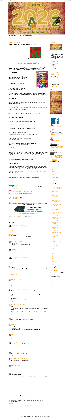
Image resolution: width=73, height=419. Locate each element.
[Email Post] (23, 216)
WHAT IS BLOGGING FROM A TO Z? (24, 38)
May (53, 181)
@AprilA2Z (19, 193)
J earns (61, 275)
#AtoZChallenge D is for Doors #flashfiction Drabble (57, 237)
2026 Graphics (12, 38)
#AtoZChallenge (30, 193)
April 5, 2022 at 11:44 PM (18, 334)
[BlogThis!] (26, 216)
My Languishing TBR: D (28, 260)
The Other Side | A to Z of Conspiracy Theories (19, 299)
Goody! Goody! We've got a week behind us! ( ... (57, 231)
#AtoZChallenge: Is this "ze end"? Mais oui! (57, 185)
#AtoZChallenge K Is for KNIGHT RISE (56, 218)
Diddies (12, 284)
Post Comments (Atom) (17, 407)
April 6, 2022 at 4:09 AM (18, 342)
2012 (53, 266)
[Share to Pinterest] (30, 216)
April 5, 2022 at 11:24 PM (19, 324)
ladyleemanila (14, 234)
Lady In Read (13, 249)
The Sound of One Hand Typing (56, 77)
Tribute (62, 165)
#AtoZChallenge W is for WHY (57, 191)
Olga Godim (10, 159)
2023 (53, 174)
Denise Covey (11, 176)
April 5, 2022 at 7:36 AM (21, 249)
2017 (53, 258)
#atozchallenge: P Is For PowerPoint (56, 207)
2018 (53, 256)
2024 (53, 172)
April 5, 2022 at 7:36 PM (21, 304)
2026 (53, 169)
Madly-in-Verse (19, 95)
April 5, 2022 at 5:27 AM (21, 234)
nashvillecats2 (14, 225)
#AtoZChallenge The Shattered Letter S (56, 201)
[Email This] (25, 216)
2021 (53, 252)
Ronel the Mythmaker (54, 86)
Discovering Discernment (43, 269)
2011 (53, 267)
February (54, 250)
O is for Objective (55, 209)
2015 (53, 261)
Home (28, 403)
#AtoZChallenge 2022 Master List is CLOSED (57, 226)
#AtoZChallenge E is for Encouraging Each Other (57, 235)
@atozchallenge (29, 191)
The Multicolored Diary (54, 74)
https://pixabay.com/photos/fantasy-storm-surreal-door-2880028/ (32, 119)
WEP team (12, 67)
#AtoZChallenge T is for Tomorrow (56, 198)
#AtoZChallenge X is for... (57, 189)
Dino (12, 241)
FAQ (43, 38)
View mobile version (28, 405)
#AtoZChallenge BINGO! (56, 241)
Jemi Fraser (10, 113)
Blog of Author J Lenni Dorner (55, 69)
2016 (53, 259)
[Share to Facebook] (28, 216)
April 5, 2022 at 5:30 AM (17, 241)
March (54, 248)
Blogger (50, 416)
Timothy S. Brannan (15, 289)
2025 (53, 171)
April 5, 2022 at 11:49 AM (18, 279)
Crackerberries (14, 274)
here (14, 252)
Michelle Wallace (14, 365)
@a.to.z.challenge (14, 191)
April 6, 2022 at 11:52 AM (20, 352)
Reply (12, 230)
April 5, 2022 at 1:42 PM (23, 289)
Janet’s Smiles (13, 337)
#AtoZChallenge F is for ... (57, 232)
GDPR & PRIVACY (50, 38)
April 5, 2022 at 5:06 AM (21, 225)
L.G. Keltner (10, 143)
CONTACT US (37, 38)
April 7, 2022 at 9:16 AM (22, 365)
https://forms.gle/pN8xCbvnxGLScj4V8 (15, 198)
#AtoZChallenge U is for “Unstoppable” (56, 196)
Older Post (46, 403)
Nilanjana (10, 93)
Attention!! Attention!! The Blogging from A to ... (57, 246)
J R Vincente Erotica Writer (55, 82)
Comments (54, 282)
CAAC (12, 279)
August (54, 178)
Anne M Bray (13, 304)
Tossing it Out (52, 65)
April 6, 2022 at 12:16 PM (22, 358)
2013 (53, 264)
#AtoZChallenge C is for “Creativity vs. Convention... (57, 240)
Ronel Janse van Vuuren (16, 257)
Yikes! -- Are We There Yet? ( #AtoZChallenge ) (57, 188)
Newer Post (11, 403)
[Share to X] (27, 216)
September (55, 177)
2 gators (12, 324)
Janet (12, 334)
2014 (53, 262)
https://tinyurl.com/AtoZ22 (13, 202)
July (53, 180)
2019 (53, 255)
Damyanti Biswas (14, 358)
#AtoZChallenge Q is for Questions (56, 205)
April (54, 183)
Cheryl (12, 342)
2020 (53, 253)
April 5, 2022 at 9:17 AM (25, 257)
